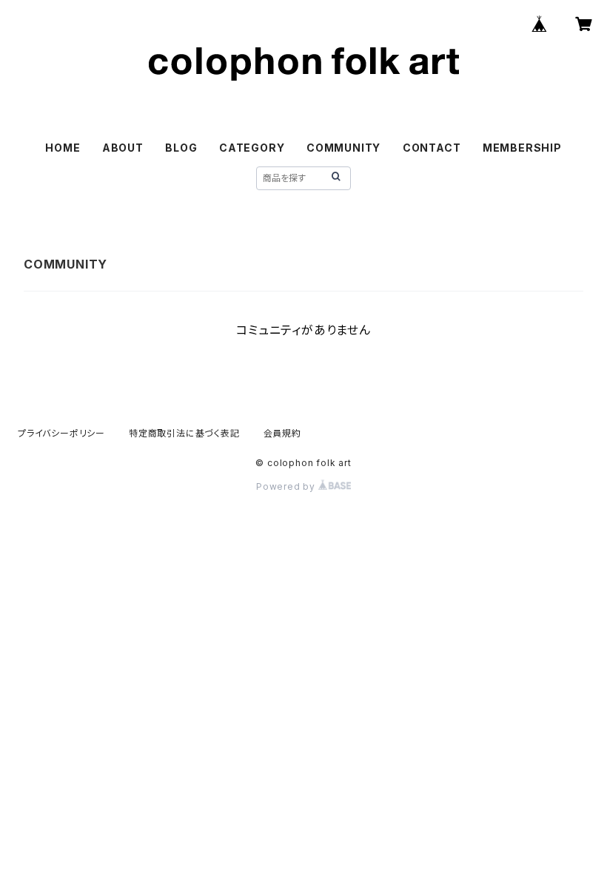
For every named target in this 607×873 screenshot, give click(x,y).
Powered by (287, 486)
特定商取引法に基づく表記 (184, 433)
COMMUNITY (343, 147)
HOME (62, 147)
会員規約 (282, 433)
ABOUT (123, 147)
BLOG (181, 147)
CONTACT (432, 147)
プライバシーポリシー (61, 433)
